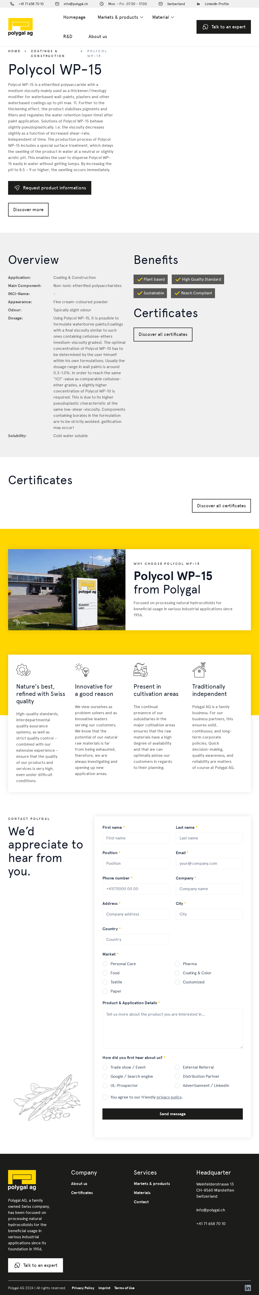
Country (111, 928)
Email (182, 852)
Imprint (104, 1288)
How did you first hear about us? (133, 1057)
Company (186, 878)
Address (111, 903)
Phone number (117, 878)
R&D (67, 36)
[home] (28, 27)
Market (110, 954)
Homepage (74, 17)
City (181, 903)
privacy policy (169, 1097)
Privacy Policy (83, 1288)
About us (98, 36)
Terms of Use (124, 1288)
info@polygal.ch (210, 1210)
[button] (121, 17)
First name (113, 827)
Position (111, 852)
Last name (187, 827)
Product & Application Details (131, 1002)
